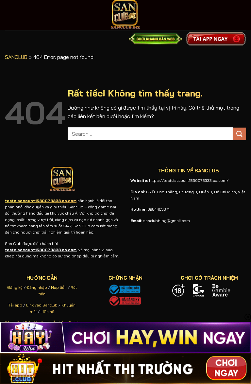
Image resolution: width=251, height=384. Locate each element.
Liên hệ (47, 311)
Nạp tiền (59, 287)
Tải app (15, 305)
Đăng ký (15, 287)
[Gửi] (239, 134)
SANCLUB (16, 57)
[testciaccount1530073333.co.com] (125, 15)
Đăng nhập (36, 287)
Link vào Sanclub (42, 305)
